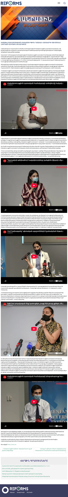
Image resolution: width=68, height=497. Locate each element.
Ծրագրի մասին (21, 492)
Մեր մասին (29, 492)
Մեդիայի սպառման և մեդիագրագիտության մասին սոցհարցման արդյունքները (22, 473)
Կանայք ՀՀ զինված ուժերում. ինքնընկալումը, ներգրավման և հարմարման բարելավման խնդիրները (50, 449)
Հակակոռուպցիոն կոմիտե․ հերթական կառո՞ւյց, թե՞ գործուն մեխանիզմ (17, 449)
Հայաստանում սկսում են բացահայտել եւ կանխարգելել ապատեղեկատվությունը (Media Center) (26, 465)
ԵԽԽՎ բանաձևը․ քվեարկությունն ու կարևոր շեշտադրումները (17, 468)
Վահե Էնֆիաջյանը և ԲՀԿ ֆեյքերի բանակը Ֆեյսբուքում (16, 471)
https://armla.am (12, 444)
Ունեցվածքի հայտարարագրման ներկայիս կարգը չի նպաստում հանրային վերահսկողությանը (26, 476)
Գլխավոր (12, 492)
